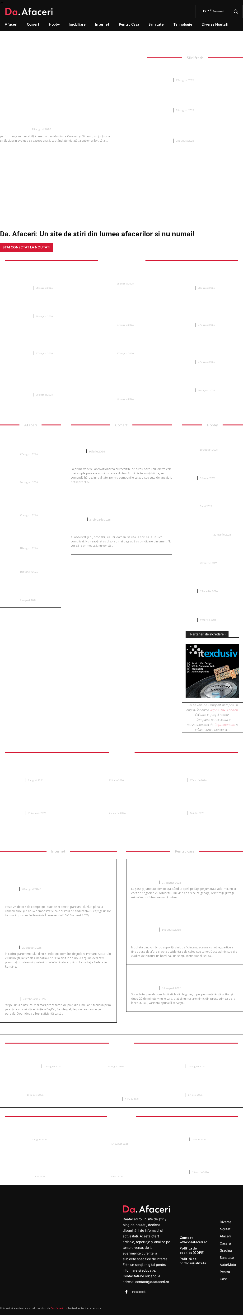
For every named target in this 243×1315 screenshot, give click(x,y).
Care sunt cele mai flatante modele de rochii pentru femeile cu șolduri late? (212, 580)
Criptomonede (225, 725)
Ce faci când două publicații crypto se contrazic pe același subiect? (28, 471)
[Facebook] (126, 1292)
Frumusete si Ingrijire (24, 1066)
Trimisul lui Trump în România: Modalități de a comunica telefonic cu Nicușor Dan (41, 345)
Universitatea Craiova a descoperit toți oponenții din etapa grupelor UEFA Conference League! (202, 277)
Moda (190, 449)
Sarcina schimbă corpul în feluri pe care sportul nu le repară (41, 1058)
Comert (77, 451)
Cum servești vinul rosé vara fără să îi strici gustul (178, 976)
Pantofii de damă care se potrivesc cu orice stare (206, 441)
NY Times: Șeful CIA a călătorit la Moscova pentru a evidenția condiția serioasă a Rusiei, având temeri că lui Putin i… (200, 312)
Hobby (190, 478)
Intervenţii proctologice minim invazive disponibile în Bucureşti (41, 1086)
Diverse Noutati (13, 129)
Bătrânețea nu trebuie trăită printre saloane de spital (200, 1058)
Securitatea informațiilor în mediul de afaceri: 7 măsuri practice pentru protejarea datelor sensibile (120, 1133)
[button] (235, 11)
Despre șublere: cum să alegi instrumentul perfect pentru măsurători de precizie (210, 523)
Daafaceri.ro (58, 1308)
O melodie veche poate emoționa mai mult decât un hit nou (119, 345)
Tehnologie (17, 1139)
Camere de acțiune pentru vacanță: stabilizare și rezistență (37, 1131)
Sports (11, 889)
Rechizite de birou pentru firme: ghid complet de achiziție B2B (118, 439)
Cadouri (77, 519)
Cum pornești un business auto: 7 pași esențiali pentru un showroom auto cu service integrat (30, 502)
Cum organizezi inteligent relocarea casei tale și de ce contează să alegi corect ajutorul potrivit (200, 770)
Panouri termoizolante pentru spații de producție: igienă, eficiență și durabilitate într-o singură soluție (123, 1166)
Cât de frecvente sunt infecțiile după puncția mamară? (120, 1058)
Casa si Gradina (197, 534)
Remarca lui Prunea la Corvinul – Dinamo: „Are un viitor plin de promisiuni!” (70, 114)
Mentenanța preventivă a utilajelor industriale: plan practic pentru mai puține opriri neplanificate (194, 70)
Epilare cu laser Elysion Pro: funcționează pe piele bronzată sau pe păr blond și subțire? (121, 1088)
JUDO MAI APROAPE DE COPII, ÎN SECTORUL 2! (49, 935)
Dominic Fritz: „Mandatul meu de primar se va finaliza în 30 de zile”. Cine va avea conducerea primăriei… (41, 277)
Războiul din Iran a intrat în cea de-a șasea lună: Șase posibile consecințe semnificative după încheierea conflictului (195, 128)
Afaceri (9, 454)
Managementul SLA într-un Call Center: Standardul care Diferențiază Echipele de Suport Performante (41, 1166)
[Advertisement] (121, 182)
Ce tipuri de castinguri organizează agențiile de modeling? (206, 552)
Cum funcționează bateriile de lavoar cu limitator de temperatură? (182, 870)
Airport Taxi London (224, 710)
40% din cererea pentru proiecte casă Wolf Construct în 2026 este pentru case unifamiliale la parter (39, 770)
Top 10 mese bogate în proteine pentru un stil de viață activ (30, 563)
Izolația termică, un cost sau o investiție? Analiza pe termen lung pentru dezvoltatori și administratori (28, 535)
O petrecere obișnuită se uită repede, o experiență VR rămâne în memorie (202, 1131)
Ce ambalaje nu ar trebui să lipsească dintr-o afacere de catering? (27, 589)
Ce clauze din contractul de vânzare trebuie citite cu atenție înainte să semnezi (200, 802)
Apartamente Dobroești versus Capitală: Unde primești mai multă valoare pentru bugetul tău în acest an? (122, 802)
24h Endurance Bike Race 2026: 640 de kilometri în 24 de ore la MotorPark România (55, 874)
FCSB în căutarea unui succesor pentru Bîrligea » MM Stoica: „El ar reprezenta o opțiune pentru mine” (41, 384)
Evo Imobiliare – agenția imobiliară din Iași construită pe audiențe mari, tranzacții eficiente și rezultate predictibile (42, 802)
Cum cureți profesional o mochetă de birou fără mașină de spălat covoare (178, 917)
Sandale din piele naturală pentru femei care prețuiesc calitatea (209, 495)
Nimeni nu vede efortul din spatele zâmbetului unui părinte (199, 1086)
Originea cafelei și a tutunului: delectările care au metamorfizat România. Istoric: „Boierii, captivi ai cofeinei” (192, 98)
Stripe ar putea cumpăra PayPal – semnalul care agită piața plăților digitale (56, 986)
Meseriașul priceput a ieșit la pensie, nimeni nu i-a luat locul (119, 275)
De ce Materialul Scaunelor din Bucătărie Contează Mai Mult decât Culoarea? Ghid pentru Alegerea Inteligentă (123, 770)
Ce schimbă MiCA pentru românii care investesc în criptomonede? (24, 443)
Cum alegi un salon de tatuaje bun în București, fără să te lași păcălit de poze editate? (211, 608)
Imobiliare (15, 780)
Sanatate (95, 1066)
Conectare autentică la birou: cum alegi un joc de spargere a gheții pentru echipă (210, 467)
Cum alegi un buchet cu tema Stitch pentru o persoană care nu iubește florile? (116, 504)
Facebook (138, 1291)
